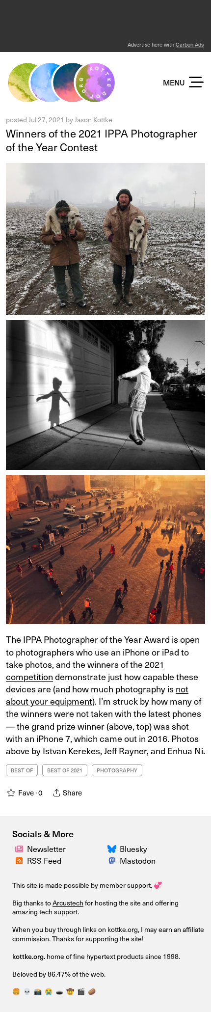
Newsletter (46, 848)
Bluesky (133, 848)
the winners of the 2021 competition (85, 670)
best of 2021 (64, 770)
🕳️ (59, 991)
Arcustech (68, 903)
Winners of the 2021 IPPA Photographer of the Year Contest (101, 140)
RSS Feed (44, 860)
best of (22, 770)
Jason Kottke (93, 119)
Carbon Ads (190, 44)
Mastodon (138, 860)
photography (117, 770)
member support (125, 885)
